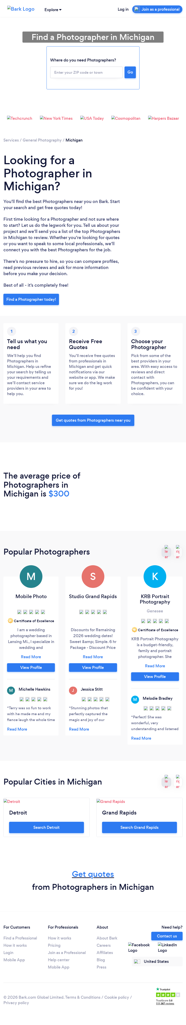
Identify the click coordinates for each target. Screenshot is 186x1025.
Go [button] (130, 72)
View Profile (31, 667)
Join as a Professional (67, 952)
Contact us (167, 936)
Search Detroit (46, 827)
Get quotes (93, 874)
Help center (58, 960)
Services (11, 140)
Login (8, 952)
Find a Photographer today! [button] (31, 299)
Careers (104, 945)
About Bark (107, 938)
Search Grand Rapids (139, 827)
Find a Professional (20, 938)
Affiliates (105, 952)
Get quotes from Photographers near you (93, 420)
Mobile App (14, 960)
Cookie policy (116, 997)
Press (101, 967)
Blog (101, 960)
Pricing (54, 945)
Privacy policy (16, 1002)
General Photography (42, 140)
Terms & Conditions (82, 997)
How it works (15, 945)
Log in (123, 9)
